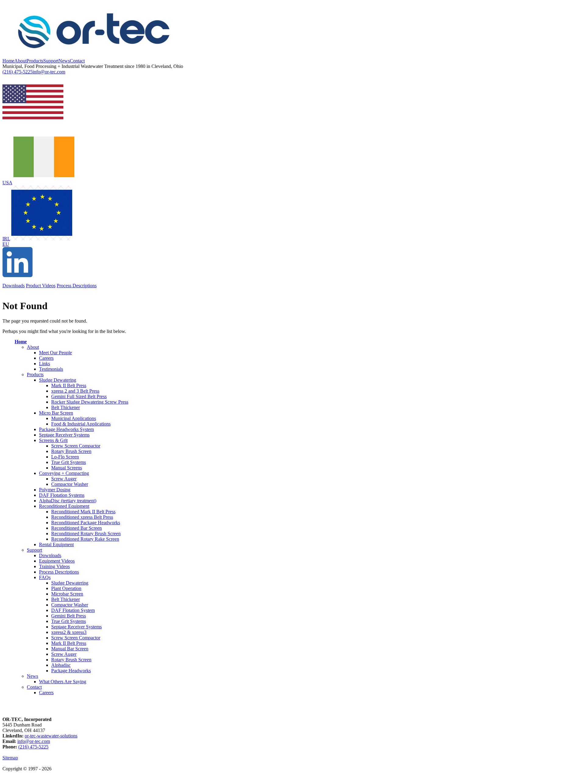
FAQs (45, 577)
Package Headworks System (66, 429)
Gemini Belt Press (68, 615)
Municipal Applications (73, 418)
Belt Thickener (65, 407)
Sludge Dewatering (57, 380)
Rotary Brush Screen (71, 451)
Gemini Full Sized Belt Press (79, 396)
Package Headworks (71, 670)
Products (35, 60)
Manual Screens (66, 467)
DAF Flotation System (73, 610)
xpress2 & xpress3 (69, 632)
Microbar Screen (67, 593)
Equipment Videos (57, 561)
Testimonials (51, 369)
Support (50, 60)
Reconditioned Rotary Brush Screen (86, 533)
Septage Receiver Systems (64, 434)
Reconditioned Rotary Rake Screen (85, 539)
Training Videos (54, 566)
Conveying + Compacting (64, 473)
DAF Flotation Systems (61, 495)
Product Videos (40, 285)
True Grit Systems (68, 462)
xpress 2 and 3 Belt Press (75, 391)
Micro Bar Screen (56, 412)
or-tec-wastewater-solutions (51, 735)
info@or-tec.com (49, 71)
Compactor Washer (69, 484)
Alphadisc (61, 665)
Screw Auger (63, 478)
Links (44, 363)
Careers (46, 358)
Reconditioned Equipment (64, 506)
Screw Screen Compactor (75, 445)
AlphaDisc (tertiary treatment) (67, 500)
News (64, 60)
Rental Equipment (56, 544)
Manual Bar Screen (69, 648)
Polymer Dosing (54, 489)
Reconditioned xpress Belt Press (82, 517)
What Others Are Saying (62, 681)
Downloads (13, 285)
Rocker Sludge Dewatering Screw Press (89, 402)
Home (8, 60)
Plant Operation (66, 588)
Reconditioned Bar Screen (76, 528)
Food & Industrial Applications (81, 423)
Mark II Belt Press (68, 385)
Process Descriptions (77, 285)
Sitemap (10, 757)
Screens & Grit (53, 440)
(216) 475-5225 (17, 71)
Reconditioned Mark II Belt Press (83, 511)
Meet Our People (55, 352)
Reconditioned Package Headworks (85, 522)
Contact (77, 60)
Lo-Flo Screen (65, 456)
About (20, 60)
